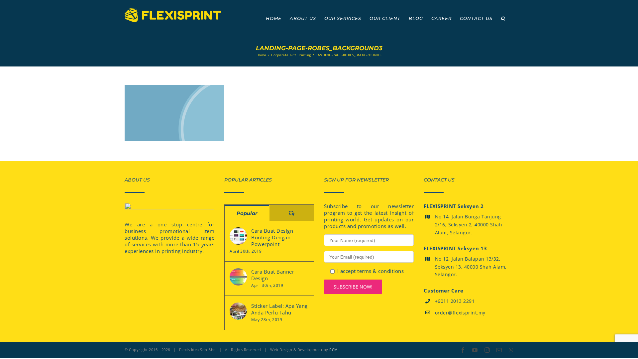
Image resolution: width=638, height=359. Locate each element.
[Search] (503, 18)
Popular (247, 213)
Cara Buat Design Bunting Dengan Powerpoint (272, 237)
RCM (333, 349)
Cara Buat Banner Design (272, 275)
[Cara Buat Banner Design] (238, 277)
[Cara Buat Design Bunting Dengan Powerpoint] (238, 236)
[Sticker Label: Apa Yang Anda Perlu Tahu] (238, 311)
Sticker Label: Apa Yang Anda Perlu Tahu (279, 309)
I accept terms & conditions (370, 271)
